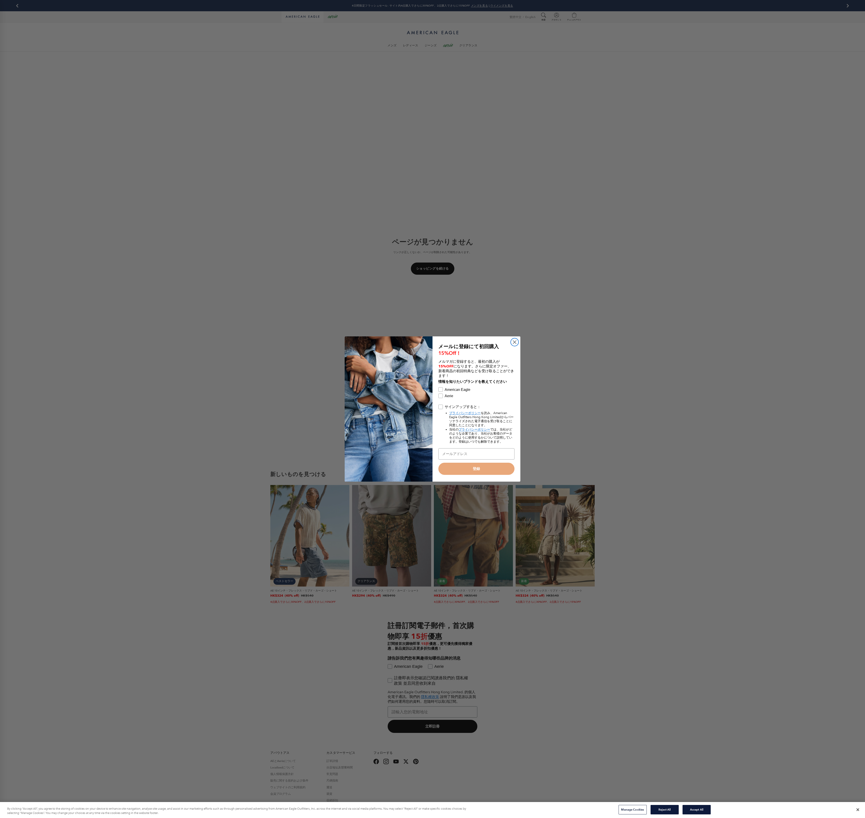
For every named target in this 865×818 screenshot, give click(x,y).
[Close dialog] (515, 342)
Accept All (696, 809)
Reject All (664, 809)
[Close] (858, 810)
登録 (476, 469)
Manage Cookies (632, 809)
